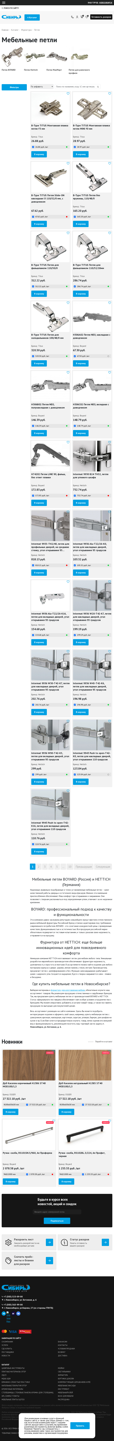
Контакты (62, 1345)
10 (69, 866)
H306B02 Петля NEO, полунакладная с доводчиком (48, 406)
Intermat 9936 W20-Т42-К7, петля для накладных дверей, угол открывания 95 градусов (92, 617)
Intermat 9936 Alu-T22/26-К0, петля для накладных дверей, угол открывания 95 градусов (90, 547)
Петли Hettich (31, 70)
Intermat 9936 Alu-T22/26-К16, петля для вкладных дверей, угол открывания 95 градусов (50, 617)
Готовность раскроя (101, 17)
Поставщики (8, 1352)
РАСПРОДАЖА (64, 1399)
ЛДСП (4, 1375)
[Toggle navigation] (4, 3)
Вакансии (62, 1342)
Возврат (61, 1352)
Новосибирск (105, 3)
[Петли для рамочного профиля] (79, 56)
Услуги (5, 1345)
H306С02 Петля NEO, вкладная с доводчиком (91, 406)
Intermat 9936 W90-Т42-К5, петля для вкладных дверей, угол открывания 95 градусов (50, 756)
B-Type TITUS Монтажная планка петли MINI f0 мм (91, 127)
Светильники (64, 1372)
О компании (7, 1342)
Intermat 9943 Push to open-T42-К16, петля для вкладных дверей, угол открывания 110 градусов (50, 826)
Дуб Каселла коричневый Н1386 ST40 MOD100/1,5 (24, 1085)
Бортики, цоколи (66, 1378)
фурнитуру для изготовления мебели (68, 990)
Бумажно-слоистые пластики (16, 1382)
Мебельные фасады (67, 1385)
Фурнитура (63, 1375)
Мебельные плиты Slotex (13, 1399)
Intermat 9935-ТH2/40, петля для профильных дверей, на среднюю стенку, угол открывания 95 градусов (50, 547)
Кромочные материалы (12, 1389)
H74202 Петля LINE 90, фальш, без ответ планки (48, 476)
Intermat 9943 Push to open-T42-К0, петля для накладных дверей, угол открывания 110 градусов (92, 756)
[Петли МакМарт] (57, 56)
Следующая (103, 866)
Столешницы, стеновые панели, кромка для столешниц (27, 1392)
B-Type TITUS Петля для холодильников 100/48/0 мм (47, 336)
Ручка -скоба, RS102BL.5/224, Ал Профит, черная (82, 1154)
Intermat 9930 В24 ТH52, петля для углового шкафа (90, 476)
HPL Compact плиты (10, 1396)
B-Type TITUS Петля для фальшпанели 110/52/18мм (88, 266)
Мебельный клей (65, 1392)
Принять (80, 1425)
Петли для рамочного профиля (79, 71)
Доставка (62, 1355)
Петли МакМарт (54, 70)
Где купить (7, 1349)
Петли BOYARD (9, 70)
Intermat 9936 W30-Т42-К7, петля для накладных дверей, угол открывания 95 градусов (50, 686)
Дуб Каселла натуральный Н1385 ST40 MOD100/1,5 (80, 1085)
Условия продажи (66, 1349)
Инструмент (63, 1389)
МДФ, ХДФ (6, 1378)
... (63, 866)
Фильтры (14, 87)
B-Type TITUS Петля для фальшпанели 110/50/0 (45, 266)
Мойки (61, 1368)
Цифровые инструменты (13, 1368)
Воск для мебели (65, 1396)
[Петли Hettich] (34, 56)
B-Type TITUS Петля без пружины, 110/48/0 (86, 197)
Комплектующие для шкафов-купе (74, 1382)
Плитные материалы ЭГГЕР (14, 1372)
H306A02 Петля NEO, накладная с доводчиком (91, 336)
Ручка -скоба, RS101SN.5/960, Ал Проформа (27, 1152)
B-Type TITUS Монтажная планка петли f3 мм (49, 127)
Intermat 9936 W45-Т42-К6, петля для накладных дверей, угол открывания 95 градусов (89, 686)
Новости (6, 1355)
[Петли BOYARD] (12, 56)
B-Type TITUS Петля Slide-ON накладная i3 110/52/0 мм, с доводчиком (47, 198)
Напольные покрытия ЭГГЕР (14, 1385)
